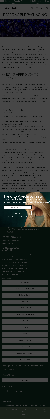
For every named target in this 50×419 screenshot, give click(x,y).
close (41, 193)
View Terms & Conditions (18, 218)
